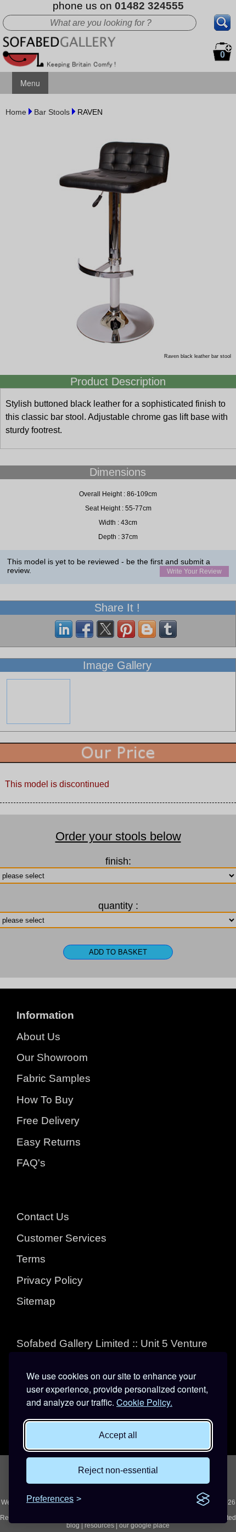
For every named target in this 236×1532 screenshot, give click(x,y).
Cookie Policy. (144, 1402)
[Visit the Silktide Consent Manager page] (203, 1499)
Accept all (118, 1435)
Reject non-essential (118, 1470)
